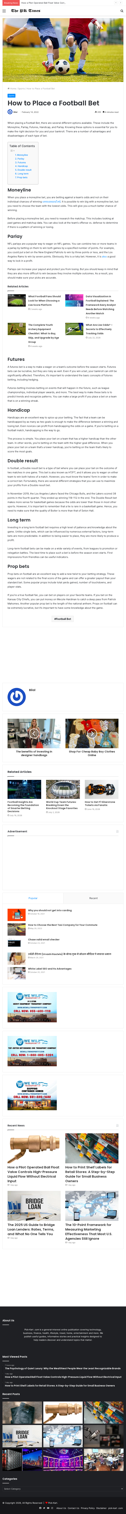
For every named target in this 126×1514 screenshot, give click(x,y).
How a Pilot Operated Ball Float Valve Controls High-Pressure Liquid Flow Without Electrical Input (71, 2)
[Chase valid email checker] (17, 944)
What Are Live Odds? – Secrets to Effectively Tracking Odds (99, 329)
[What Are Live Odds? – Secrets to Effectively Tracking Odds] (74, 329)
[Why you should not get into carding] (17, 915)
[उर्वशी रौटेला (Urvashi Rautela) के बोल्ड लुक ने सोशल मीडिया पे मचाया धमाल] (17, 959)
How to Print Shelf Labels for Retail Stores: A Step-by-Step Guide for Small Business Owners (90, 1174)
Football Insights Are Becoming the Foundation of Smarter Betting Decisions (23, 806)
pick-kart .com (115, 1508)
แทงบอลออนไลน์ (51, 201)
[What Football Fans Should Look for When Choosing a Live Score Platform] (17, 300)
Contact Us (73, 1508)
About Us (61, 1508)
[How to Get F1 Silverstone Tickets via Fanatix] (101, 789)
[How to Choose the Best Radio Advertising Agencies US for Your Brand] (104, 1436)
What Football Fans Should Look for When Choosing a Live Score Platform (44, 301)
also (104, 256)
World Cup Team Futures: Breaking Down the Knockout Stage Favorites (62, 805)
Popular (33, 898)
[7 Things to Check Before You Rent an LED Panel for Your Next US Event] (63, 1460)
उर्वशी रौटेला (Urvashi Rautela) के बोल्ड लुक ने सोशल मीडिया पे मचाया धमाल (69, 954)
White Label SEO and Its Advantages (50, 968)
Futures (22, 162)
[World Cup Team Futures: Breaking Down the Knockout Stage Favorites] (63, 789)
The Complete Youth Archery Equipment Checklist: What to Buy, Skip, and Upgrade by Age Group (43, 333)
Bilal (15, 112)
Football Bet (63, 619)
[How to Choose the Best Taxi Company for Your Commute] (17, 929)
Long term (23, 173)
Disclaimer (101, 1508)
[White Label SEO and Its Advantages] (17, 973)
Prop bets (22, 177)
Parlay (21, 158)
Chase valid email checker (44, 939)
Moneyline (22, 155)
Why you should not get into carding (50, 910)
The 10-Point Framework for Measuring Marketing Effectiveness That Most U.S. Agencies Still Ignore (88, 1232)
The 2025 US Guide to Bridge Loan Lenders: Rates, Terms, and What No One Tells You (31, 1229)
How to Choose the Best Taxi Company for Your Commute (62, 925)
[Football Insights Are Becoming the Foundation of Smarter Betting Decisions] (24, 789)
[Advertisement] (63, 655)
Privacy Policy (88, 1508)
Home (13, 88)
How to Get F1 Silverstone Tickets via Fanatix (100, 803)
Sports (21, 88)
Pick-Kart (52, 1503)
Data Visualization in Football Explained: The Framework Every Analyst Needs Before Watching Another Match (101, 305)
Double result (25, 170)
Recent (93, 898)
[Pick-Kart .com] (25, 10)
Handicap (23, 166)
